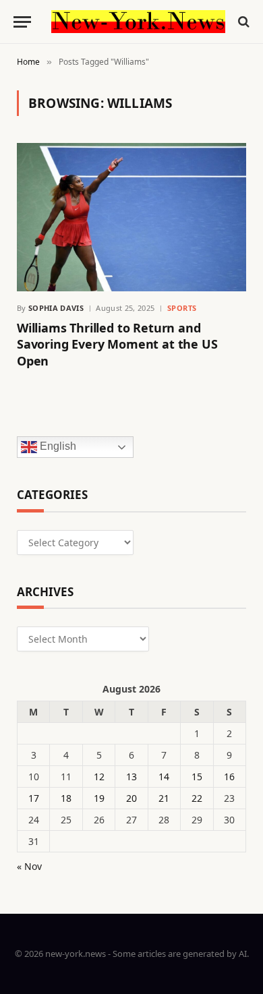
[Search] (242, 22)
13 (131, 776)
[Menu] (22, 22)
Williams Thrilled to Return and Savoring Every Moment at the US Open (117, 344)
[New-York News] (138, 21)
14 (163, 776)
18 (66, 798)
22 (197, 798)
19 (99, 798)
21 (163, 798)
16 (229, 776)
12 (99, 776)
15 (197, 776)
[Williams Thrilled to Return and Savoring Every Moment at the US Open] (131, 217)
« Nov (29, 866)
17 (33, 798)
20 (131, 798)
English (56, 446)
